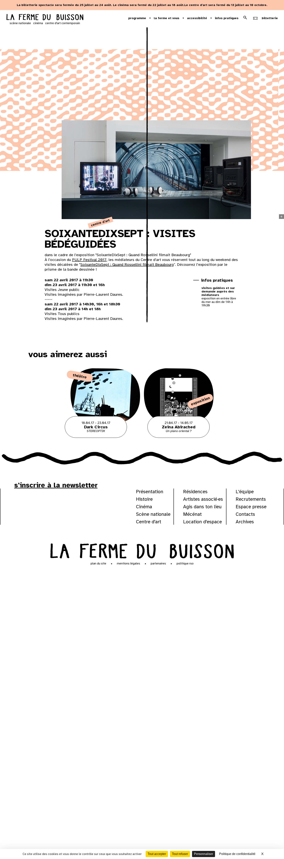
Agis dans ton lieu (202, 507)
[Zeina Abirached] (178, 437)
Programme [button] (137, 18)
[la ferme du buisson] (44, 17)
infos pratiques (217, 280)
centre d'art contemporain (62, 23)
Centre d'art (148, 522)
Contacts (245, 514)
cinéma (38, 23)
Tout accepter (157, 854)
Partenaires (158, 563)
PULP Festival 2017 (89, 259)
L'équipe (245, 492)
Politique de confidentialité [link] (237, 854)
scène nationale (20, 23)
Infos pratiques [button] (226, 18)
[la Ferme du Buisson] (142, 550)
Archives (245, 522)
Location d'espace (202, 522)
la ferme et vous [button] (166, 18)
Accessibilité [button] (197, 18)
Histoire (144, 499)
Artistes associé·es (203, 499)
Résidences (195, 492)
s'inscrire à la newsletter (56, 485)
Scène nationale (153, 514)
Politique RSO (185, 563)
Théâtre (79, 376)
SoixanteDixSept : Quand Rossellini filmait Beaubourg (127, 264)
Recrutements (251, 499)
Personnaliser (203, 854)
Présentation (149, 492)
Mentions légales (128, 563)
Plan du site (98, 563)
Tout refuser (180, 854)
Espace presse (251, 507)
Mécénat (192, 514)
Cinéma (144, 507)
